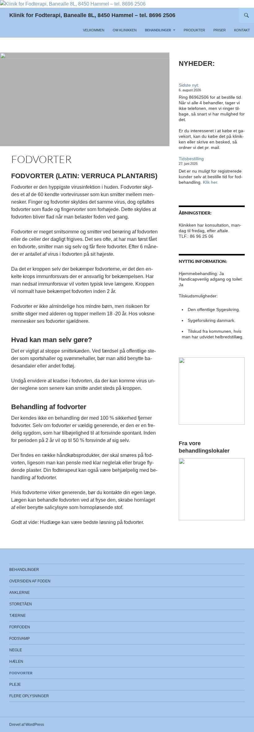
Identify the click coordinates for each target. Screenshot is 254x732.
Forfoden (19, 627)
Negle (15, 650)
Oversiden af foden (29, 581)
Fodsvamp (19, 638)
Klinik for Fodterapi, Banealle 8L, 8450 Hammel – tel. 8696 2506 (92, 15)
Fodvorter (21, 673)
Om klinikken (125, 30)
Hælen (16, 661)
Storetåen (20, 604)
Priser (219, 30)
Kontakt (242, 30)
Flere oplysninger (29, 696)
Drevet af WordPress (26, 724)
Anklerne (19, 592)
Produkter (194, 30)
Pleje (15, 684)
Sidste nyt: (189, 85)
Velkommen (93, 30)
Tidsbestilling (191, 158)
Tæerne (17, 615)
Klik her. (210, 182)
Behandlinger (158, 30)
